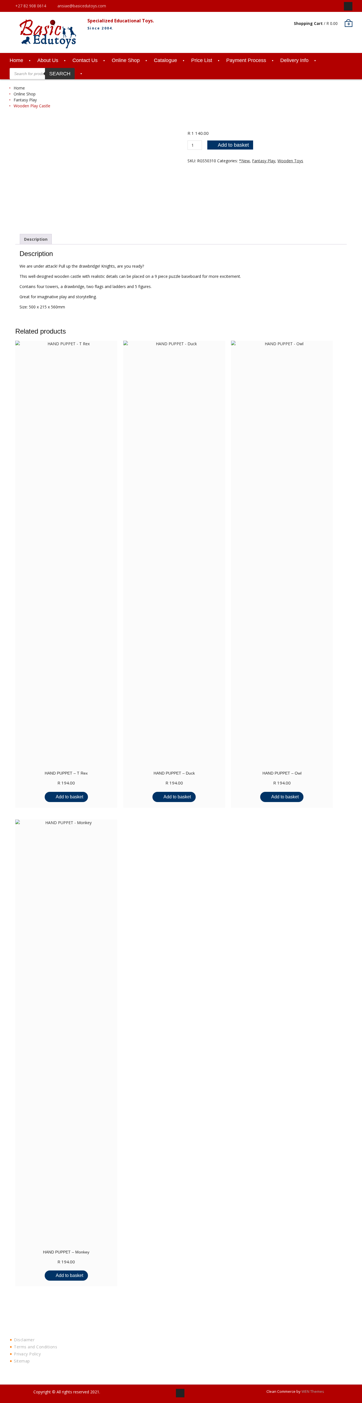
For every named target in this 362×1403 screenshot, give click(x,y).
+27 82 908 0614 (30, 5)
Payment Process (246, 60)
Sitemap (22, 1361)
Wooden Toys (290, 160)
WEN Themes (312, 1391)
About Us (47, 60)
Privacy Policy (27, 1354)
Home (16, 60)
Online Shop (126, 60)
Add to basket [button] (69, 796)
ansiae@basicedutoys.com (81, 5)
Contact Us (85, 60)
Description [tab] (36, 239)
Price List (201, 60)
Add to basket (233, 145)
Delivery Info (294, 60)
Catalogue (165, 60)
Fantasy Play (25, 100)
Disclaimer (24, 1339)
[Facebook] (348, 6)
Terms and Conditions (35, 1346)
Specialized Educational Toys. (120, 21)
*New (244, 160)
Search (59, 73)
